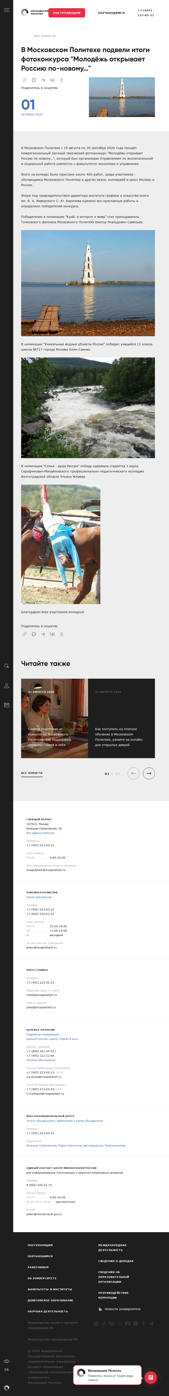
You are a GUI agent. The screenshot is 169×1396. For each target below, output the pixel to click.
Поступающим (66, 12)
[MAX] (95, 1323)
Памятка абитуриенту (41, 1060)
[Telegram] (151, 1323)
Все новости (45, 35)
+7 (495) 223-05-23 (146, 13)
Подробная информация (42, 1034)
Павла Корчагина (70, 1145)
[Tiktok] (103, 1323)
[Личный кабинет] (6, 685)
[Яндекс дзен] (135, 1323)
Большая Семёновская (41, 1145)
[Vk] (111, 1323)
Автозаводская (93, 1145)
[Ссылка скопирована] (24, 79)
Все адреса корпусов (40, 832)
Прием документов (38, 897)
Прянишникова (115, 1145)
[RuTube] (127, 1323)
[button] (149, 773)
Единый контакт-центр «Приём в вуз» (52, 1038)
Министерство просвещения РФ (52, 1339)
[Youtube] (119, 1323)
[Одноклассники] (143, 1323)
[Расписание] (6, 705)
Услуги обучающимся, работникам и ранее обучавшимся (64, 1120)
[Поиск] (6, 666)
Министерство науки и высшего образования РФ (53, 1325)
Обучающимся (111, 12)
